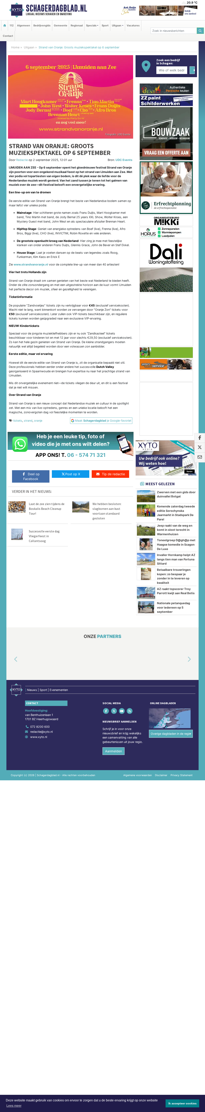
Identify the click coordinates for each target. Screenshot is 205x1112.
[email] (200, 457)
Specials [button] (91, 25)
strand (28, 420)
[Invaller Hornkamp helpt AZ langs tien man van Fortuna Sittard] (146, 559)
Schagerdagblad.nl (56, 8)
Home (15, 47)
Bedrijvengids (41, 25)
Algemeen (23, 25)
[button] (11, 659)
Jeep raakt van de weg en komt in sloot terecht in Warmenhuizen (174, 530)
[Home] (4, 25)
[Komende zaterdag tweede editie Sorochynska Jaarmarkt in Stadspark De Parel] (146, 510)
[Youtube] (122, 711)
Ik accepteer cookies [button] (182, 1103)
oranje (38, 420)
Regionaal (77, 25)
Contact (8, 35)
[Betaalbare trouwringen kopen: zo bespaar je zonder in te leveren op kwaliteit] (146, 574)
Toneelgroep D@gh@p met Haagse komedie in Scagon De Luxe (176, 544)
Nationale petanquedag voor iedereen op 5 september (173, 607)
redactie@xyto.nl (41, 731)
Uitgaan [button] (116, 25)
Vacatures (133, 25)
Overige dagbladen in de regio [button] (171, 733)
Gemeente (60, 25)
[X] (114, 711)
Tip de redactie (113, 474)
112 (12, 25)
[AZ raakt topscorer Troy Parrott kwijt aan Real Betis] (146, 593)
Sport (105, 25)
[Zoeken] (200, 31)
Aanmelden (113, 751)
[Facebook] (106, 711)
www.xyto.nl (38, 737)
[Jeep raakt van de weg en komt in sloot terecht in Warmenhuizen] (146, 529)
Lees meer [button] (13, 1105)
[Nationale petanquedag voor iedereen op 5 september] (146, 607)
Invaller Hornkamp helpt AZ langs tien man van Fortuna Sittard (176, 559)
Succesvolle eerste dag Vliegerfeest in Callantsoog (44, 536)
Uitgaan (29, 47)
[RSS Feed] (130, 711)
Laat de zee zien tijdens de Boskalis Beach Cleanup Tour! (46, 508)
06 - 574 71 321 (86, 455)
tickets (17, 420)
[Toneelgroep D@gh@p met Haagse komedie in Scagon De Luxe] (146, 544)
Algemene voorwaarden (137, 775)
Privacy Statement (182, 775)
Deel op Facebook (31, 476)
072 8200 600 (40, 726)
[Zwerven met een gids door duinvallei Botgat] (146, 496)
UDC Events (124, 160)
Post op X (72, 474)
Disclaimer (161, 775)
